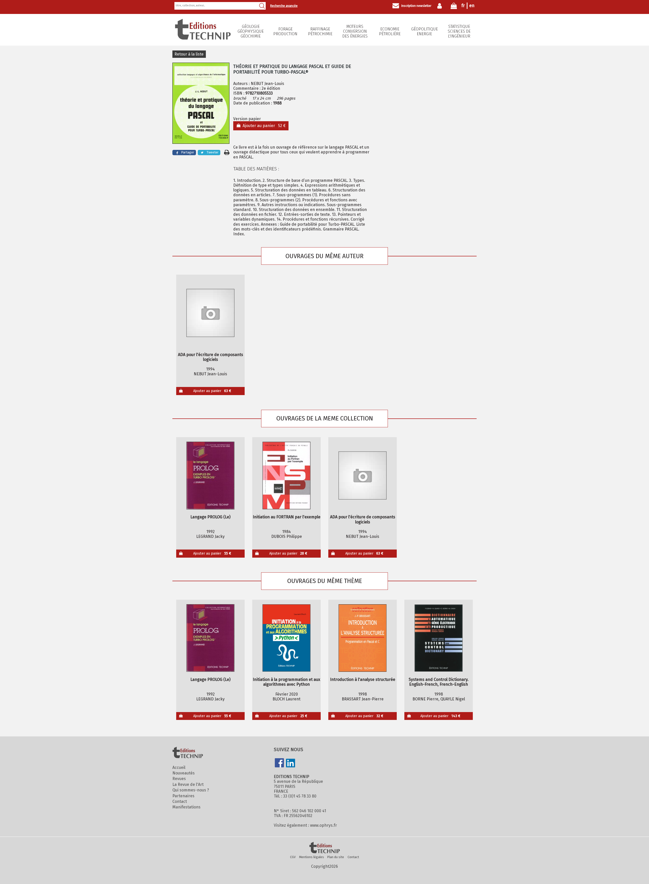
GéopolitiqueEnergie (424, 31)
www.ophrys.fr (323, 825)
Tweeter (213, 152)
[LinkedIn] (290, 763)
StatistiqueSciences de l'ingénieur (459, 31)
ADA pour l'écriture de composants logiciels (210, 357)
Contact (179, 801)
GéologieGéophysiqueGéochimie (251, 31)
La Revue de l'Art (188, 784)
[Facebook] (279, 763)
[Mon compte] (441, 6)
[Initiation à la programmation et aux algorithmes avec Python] (287, 638)
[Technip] (203, 38)
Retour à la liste (189, 54)
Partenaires (183, 795)
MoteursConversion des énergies (355, 31)
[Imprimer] (226, 152)
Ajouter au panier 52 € (263, 125)
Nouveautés (183, 773)
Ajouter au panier (212, 391)
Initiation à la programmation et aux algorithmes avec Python (286, 682)
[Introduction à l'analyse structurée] (363, 638)
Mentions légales (311, 857)
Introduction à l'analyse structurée (362, 679)
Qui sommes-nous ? (190, 790)
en (472, 5)
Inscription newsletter (416, 6)
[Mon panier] (454, 7)
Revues (179, 778)
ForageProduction (285, 31)
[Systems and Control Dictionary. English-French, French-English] (439, 638)
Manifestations (186, 807)
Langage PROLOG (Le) (210, 517)
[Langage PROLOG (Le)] (211, 475)
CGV (293, 857)
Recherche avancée (284, 6)
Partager (187, 152)
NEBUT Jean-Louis (267, 83)
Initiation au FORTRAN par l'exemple (286, 517)
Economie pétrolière (390, 31)
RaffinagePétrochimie (320, 31)
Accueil (178, 767)
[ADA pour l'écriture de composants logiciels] (211, 313)
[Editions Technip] (324, 848)
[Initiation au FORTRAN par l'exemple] (287, 475)
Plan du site (335, 857)
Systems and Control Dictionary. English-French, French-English (438, 682)
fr (463, 5)
